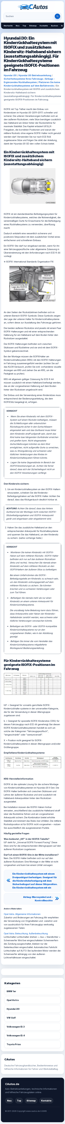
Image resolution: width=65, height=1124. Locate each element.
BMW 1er (11, 991)
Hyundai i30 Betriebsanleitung (35, 75)
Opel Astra (13, 1000)
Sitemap (33, 26)
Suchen (54, 26)
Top (24, 26)
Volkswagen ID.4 (16, 1035)
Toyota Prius (14, 1044)
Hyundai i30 (10, 75)
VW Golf (11, 1017)
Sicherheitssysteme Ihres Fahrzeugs (23, 79)
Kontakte (44, 26)
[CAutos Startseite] (32, 6)
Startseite (8, 26)
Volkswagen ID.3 (16, 1026)
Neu (18, 26)
